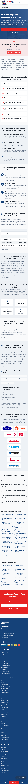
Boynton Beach (4, 751)
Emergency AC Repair (6, 659)
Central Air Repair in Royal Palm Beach (21, 551)
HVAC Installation (5, 692)
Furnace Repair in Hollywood (6, 585)
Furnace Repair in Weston (21, 577)
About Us (15, 780)
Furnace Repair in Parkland (6, 574)
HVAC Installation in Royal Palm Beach (7, 554)
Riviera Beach (4, 768)
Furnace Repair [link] (4, 7)
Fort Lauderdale (4, 698)
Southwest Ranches (5, 741)
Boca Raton (3, 747)
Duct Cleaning (4, 669)
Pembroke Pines (4, 727)
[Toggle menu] (25, 2)
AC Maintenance (4, 658)
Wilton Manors (4, 714)
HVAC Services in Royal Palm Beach (7, 515)
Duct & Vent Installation (6, 680)
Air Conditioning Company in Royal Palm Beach (21, 538)
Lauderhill (3, 734)
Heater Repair (4, 661)
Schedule (24, 782)
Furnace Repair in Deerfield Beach (6, 570)
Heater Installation (5, 663)
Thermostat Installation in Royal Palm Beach (20, 534)
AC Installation (4, 656)
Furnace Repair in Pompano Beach (19, 566)
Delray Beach (4, 749)
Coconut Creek (4, 707)
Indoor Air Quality (5, 671)
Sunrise (2, 721)
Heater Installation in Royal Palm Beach (8, 526)
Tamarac (3, 718)
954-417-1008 (15, 248)
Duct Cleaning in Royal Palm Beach (20, 530)
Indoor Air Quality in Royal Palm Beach (7, 534)
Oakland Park (4, 735)
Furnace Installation (5, 686)
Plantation (3, 709)
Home (2, 5)
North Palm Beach (5, 770)
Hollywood (3, 716)
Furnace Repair (4, 684)
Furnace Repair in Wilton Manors (20, 581)
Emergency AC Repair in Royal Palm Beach (7, 523)
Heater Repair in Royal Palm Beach (20, 523)
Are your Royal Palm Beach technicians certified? (13, 480)
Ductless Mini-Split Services (7, 678)
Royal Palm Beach (20, 5)
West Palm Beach (5, 753)
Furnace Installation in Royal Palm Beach (20, 547)
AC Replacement (5, 688)
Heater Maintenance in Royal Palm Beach (20, 526)
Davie (2, 732)
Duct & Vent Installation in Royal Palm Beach (20, 542)
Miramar (3, 730)
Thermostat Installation (6, 673)
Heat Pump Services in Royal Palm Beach (7, 530)
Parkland (3, 705)
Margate (3, 723)
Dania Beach (4, 728)
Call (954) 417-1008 (15, 52)
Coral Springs (4, 704)
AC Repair (3, 654)
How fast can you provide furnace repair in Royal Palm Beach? (13, 501)
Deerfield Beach (4, 702)
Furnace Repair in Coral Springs (20, 570)
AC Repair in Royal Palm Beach (20, 515)
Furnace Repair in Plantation (6, 577)
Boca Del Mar (4, 758)
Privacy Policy (9, 780)
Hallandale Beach (5, 725)
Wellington (3, 767)
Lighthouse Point (4, 739)
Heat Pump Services (5, 667)
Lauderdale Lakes (5, 737)
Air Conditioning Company (7, 677)
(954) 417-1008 (20, 2)
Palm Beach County (10, 5)
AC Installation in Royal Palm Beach (7, 519)
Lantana (3, 756)
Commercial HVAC (5, 675)
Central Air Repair (5, 690)
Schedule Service (14, 29)
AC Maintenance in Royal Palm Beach (20, 519)
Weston (2, 711)
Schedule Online (15, 608)
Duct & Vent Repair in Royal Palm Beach (6, 547)
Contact (19, 780)
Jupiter (2, 763)
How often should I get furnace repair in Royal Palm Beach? (13, 490)
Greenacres (3, 760)
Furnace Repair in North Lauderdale (7, 581)
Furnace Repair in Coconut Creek (19, 574)
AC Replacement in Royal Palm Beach (7, 551)
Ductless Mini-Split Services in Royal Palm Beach (7, 542)
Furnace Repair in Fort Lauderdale (7, 566)
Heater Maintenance (5, 665)
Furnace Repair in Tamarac (19, 585)
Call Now (5, 782)
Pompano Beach (4, 700)
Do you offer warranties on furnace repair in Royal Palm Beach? (13, 496)
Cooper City (4, 720)
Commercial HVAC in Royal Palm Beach (6, 538)
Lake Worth (3, 754)
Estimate (15, 782)
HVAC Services (4, 652)
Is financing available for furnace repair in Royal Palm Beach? (12, 485)
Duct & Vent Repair (5, 682)
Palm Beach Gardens (5, 761)
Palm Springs (4, 772)
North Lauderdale (5, 712)
